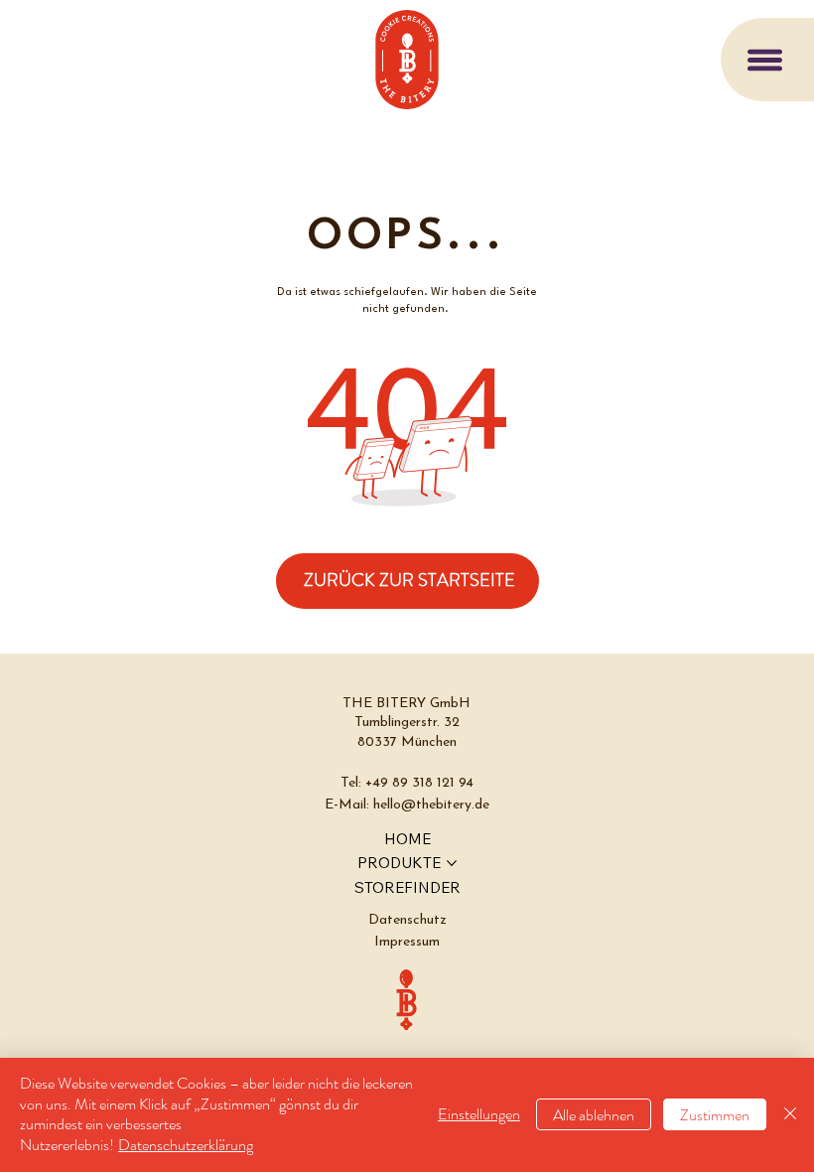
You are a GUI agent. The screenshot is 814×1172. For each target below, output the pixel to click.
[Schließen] (790, 1115)
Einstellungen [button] (479, 1113)
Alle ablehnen (593, 1114)
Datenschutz (407, 920)
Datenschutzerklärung (185, 1144)
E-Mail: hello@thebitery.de (407, 805)
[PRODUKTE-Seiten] (452, 863)
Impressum (407, 942)
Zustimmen (714, 1114)
